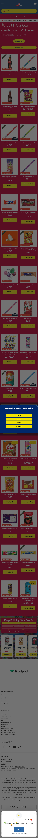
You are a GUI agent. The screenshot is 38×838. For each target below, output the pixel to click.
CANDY (19, 415)
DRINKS (19, 419)
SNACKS (19, 422)
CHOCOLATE (19, 426)
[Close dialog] (37, 406)
